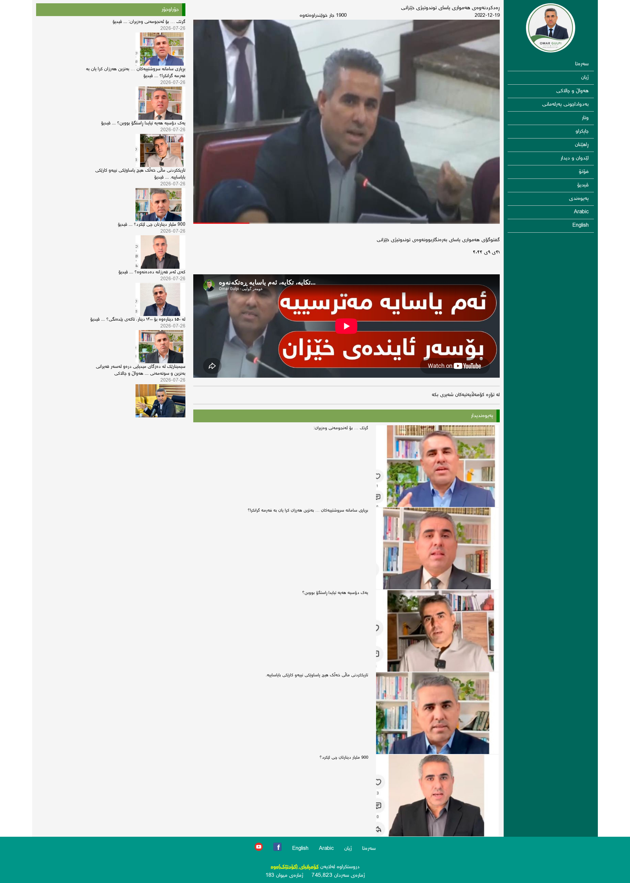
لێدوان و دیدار (574, 158)
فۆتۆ (584, 172)
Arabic (581, 212)
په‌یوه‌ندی (579, 198)
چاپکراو (582, 131)
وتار (585, 118)
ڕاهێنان (582, 145)
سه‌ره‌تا (582, 64)
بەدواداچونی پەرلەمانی (565, 104)
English (580, 225)
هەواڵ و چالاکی (572, 91)
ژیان (585, 77)
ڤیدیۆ (583, 185)
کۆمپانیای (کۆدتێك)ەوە (295, 867)
